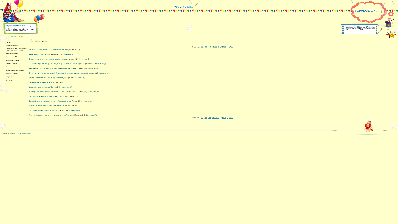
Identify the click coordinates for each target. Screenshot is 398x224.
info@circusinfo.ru (26, 133)
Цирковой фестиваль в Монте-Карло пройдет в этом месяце (48, 106)
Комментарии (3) (80, 78)
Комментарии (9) (104, 73)
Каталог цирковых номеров (15, 70)
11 (216, 47)
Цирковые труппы (12, 63)
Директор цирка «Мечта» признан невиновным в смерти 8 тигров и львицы (52, 92)
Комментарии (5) (68, 54)
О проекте (9, 77)
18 (232, 47)
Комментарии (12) (93, 92)
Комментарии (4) (93, 68)
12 (218, 47)
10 (214, 47)
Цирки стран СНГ (11, 57)
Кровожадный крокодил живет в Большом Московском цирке (48, 50)
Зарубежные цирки (12, 60)
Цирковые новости (12, 67)
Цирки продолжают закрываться (39, 87)
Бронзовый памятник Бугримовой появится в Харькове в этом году (50, 101)
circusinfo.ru (12, 133)
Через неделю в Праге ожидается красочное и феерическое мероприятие (52, 68)
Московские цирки (12, 45)
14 (223, 47)
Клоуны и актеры (12, 73)
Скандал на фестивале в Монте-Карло (41, 82)
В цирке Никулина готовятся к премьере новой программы (47, 59)
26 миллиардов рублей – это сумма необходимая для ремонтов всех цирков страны (55, 64)
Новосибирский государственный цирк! (357, 26)
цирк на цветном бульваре (15, 50)
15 (225, 47)
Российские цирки (12, 53)
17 (230, 47)
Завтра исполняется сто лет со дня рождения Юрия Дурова (48, 96)
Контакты (9, 80)
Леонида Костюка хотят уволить (39, 54)
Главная (13, 37)
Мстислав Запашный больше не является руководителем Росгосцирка (51, 115)
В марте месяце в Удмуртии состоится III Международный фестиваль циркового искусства (58, 73)
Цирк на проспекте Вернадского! (15, 25)
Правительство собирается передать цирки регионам (46, 78)
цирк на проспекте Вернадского (17, 48)
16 (227, 47)
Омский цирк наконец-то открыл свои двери (43, 110)
